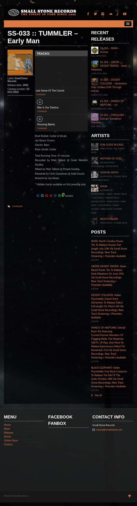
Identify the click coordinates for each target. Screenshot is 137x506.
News (7, 429)
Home (7, 425)
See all (98, 395)
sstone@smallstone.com (109, 430)
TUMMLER (40, 95)
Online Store (11, 440)
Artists (7, 437)
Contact (8, 444)
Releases (8, 433)
